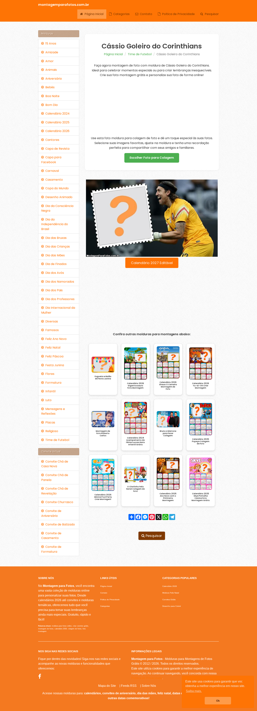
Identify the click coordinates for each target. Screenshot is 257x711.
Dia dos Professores (59, 299)
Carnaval (51, 171)
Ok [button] (218, 700)
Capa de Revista (56, 148)
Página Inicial (93, 14)
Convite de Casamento (51, 535)
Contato (145, 14)
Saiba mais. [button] (194, 691)
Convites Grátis (169, 600)
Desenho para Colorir (171, 606)
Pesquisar (211, 14)
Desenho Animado (58, 197)
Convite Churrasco (58, 502)
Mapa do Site (107, 685)
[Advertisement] (151, 106)
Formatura (52, 382)
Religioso (51, 431)
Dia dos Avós (54, 273)
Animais (50, 70)
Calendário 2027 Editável (152, 262)
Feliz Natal (52, 347)
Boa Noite (51, 96)
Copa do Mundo (56, 188)
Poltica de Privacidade (177, 14)
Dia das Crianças (57, 246)
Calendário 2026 (56, 131)
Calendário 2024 (57, 113)
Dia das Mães (54, 255)
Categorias (121, 14)
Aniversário (53, 78)
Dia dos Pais (53, 290)
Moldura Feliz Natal (170, 593)
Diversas (51, 321)
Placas (49, 422)
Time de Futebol (140, 54)
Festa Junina (54, 365)
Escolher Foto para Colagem (152, 157)
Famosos (51, 330)
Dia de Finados (55, 264)
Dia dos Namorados (59, 281)
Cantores (51, 140)
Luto (48, 400)
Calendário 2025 (56, 122)
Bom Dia (51, 105)
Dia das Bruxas (55, 238)
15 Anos (50, 43)
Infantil (50, 391)
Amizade (51, 52)
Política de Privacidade (146, 678)
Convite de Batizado (59, 524)
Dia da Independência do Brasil (54, 224)
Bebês (49, 87)
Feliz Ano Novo (55, 339)
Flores (49, 374)
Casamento (53, 179)
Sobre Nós (149, 685)
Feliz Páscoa (53, 356)
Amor (49, 61)
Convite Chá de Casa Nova (54, 464)
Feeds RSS (129, 685)
